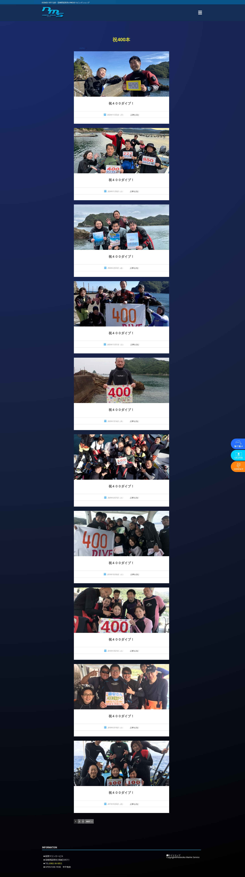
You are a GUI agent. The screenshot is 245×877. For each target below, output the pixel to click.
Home (82, 48)
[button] (200, 12)
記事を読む (134, 115)
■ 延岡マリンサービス (53, 856)
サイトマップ (174, 855)
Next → (89, 821)
